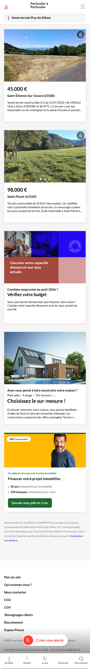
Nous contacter (15, 592)
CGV (7, 607)
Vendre (27, 662)
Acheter (9, 662)
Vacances (63, 662)
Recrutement (13, 622)
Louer (45, 662)
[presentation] (8, 56)
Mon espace (81, 662)
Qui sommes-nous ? (18, 585)
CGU (7, 600)
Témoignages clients (18, 615)
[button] (43, 76)
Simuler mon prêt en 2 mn (30, 503)
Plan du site (12, 577)
